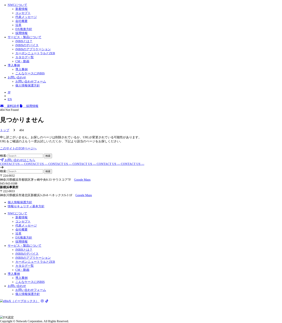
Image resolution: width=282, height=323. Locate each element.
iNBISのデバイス (27, 45)
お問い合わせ (17, 77)
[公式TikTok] (47, 301)
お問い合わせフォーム (30, 81)
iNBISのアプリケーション (33, 49)
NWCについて (17, 5)
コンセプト (23, 13)
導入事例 (14, 65)
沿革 (18, 25)
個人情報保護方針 (27, 85)
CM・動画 (22, 61)
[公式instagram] (42, 301)
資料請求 (11, 106)
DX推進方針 (23, 29)
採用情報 (21, 33)
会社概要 (21, 21)
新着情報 (21, 9)
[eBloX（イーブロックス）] (20, 301)
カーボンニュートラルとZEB (35, 53)
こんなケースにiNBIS (30, 73)
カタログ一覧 (24, 57)
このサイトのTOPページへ (18, 148)
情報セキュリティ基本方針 (26, 206)
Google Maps (82, 179)
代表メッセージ (26, 17)
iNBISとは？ (23, 41)
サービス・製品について (24, 37)
